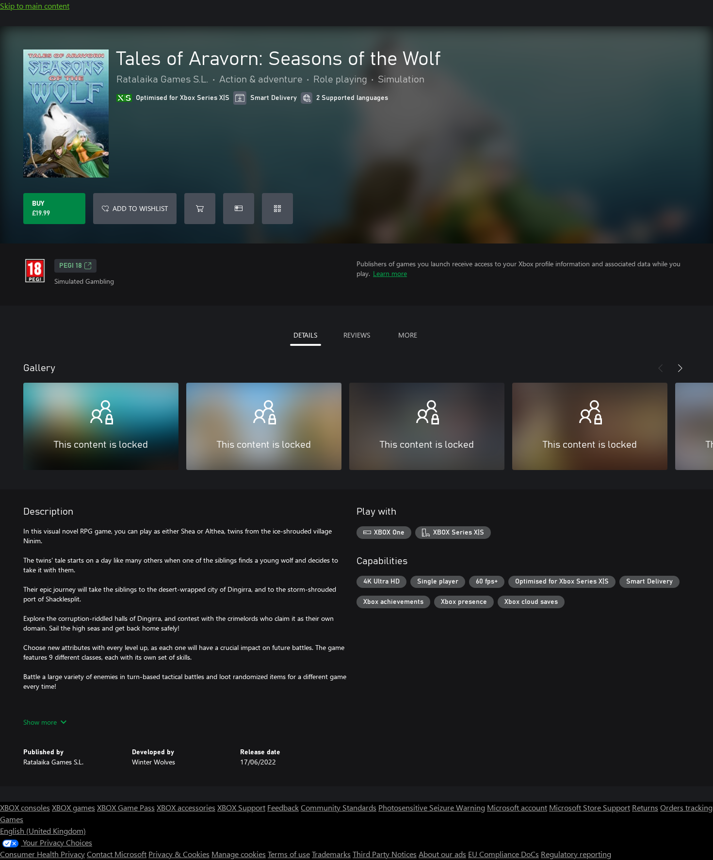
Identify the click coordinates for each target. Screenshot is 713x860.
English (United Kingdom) (43, 831)
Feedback (283, 807)
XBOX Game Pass (126, 807)
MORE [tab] (407, 335)
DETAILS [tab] (305, 335)
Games (11, 819)
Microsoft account (517, 807)
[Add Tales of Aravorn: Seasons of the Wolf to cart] (199, 208)
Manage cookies (238, 854)
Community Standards (338, 807)
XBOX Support (241, 807)
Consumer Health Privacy (42, 854)
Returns (645, 807)
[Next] (680, 368)
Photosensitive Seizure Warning (431, 807)
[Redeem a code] (277, 208)
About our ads (442, 854)
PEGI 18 (70, 265)
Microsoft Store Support (589, 807)
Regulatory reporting (576, 854)
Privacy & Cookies (179, 854)
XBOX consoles (25, 807)
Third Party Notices (385, 854)
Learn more (390, 273)
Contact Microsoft (116, 854)
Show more (40, 722)
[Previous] (660, 368)
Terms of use (289, 854)
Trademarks (331, 854)
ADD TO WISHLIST (140, 208)
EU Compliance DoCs (503, 854)
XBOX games (73, 807)
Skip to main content (34, 5)
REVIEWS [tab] (356, 335)
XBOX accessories (186, 807)
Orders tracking (686, 807)
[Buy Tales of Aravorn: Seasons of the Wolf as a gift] (238, 208)
